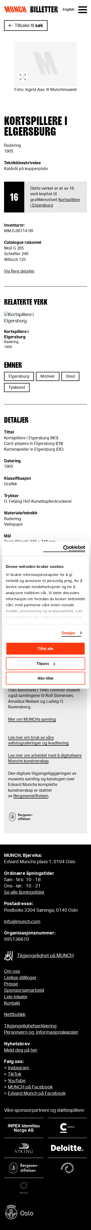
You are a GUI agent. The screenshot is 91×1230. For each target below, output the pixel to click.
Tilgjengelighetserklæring (30, 1026)
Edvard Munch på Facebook (36, 1093)
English (68, 9)
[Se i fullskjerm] (45, 63)
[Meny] (82, 9)
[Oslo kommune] (45, 1213)
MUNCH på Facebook (30, 1087)
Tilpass (42, 663)
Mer (11, 719)
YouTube (17, 1081)
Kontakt (12, 1003)
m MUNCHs (29, 719)
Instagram (18, 1068)
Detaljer (69, 633)
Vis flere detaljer (19, 271)
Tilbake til (29, 25)
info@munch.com (22, 922)
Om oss (12, 971)
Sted (70, 376)
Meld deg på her (20, 1050)
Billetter (44, 9)
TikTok (14, 1074)
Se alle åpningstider (24, 892)
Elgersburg (19, 376)
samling (48, 719)
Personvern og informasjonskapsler (41, 1032)
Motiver (47, 376)
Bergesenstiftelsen (30, 796)
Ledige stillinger (20, 978)
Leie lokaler (16, 997)
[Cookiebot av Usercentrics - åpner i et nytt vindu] (64, 548)
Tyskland (17, 387)
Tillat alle (45, 648)
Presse (11, 984)
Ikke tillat (45, 678)
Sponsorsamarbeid (24, 990)
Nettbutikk (14, 1014)
